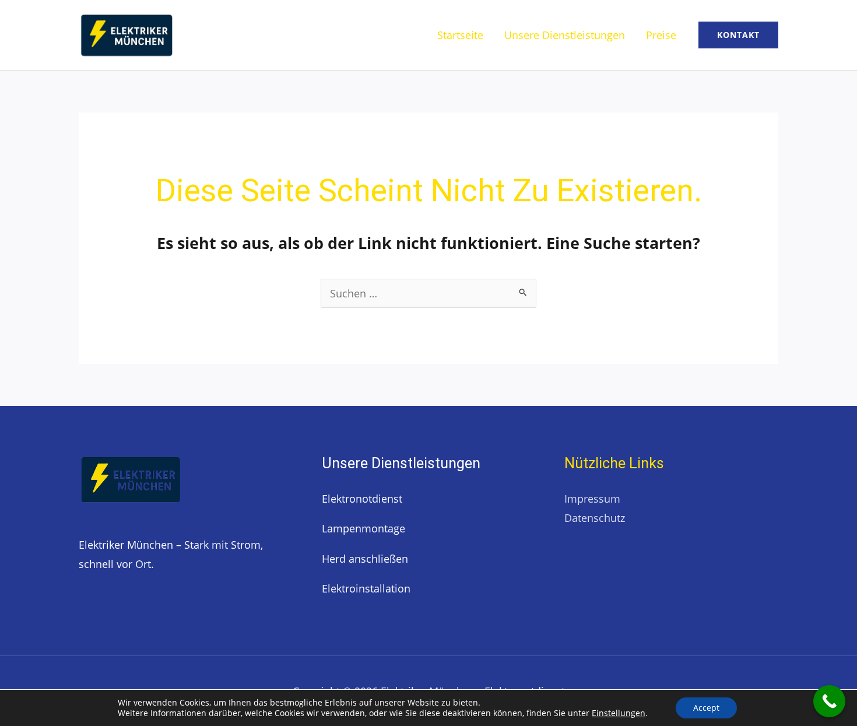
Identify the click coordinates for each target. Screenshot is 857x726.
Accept (706, 707)
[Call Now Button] (829, 701)
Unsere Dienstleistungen (564, 35)
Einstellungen (618, 712)
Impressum (592, 499)
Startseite (460, 35)
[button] (738, 35)
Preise (661, 35)
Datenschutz (594, 518)
